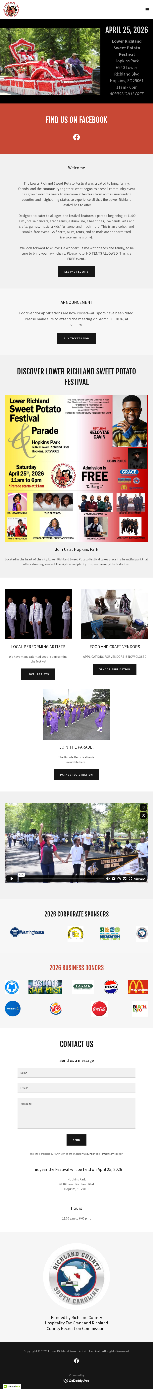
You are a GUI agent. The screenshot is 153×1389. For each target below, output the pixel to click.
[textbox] (76, 1073)
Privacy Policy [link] (88, 1153)
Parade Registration (76, 775)
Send (76, 1140)
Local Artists (38, 674)
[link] (11, 10)
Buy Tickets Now (76, 338)
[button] (147, 10)
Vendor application (114, 669)
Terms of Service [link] (108, 1153)
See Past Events (76, 272)
